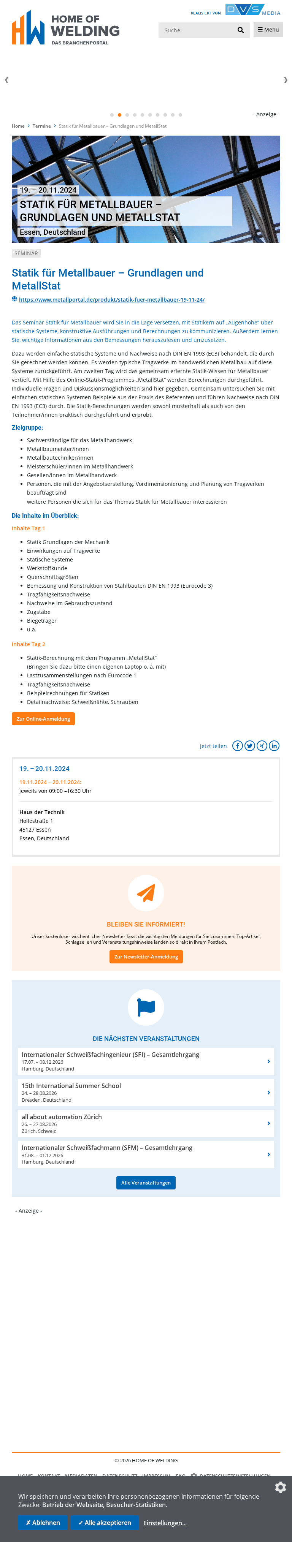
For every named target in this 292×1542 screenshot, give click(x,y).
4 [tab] (134, 115)
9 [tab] (172, 115)
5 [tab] (142, 115)
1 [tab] (112, 115)
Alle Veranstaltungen (146, 1182)
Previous (6, 80)
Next (285, 80)
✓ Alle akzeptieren (104, 1522)
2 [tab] (119, 115)
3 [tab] (127, 115)
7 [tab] (157, 115)
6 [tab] (150, 115)
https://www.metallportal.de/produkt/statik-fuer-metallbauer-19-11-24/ (112, 299)
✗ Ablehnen (43, 1522)
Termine (42, 126)
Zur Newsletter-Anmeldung (146, 956)
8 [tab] (165, 115)
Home (18, 126)
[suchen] (241, 30)
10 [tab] (180, 115)
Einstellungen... (165, 1523)
